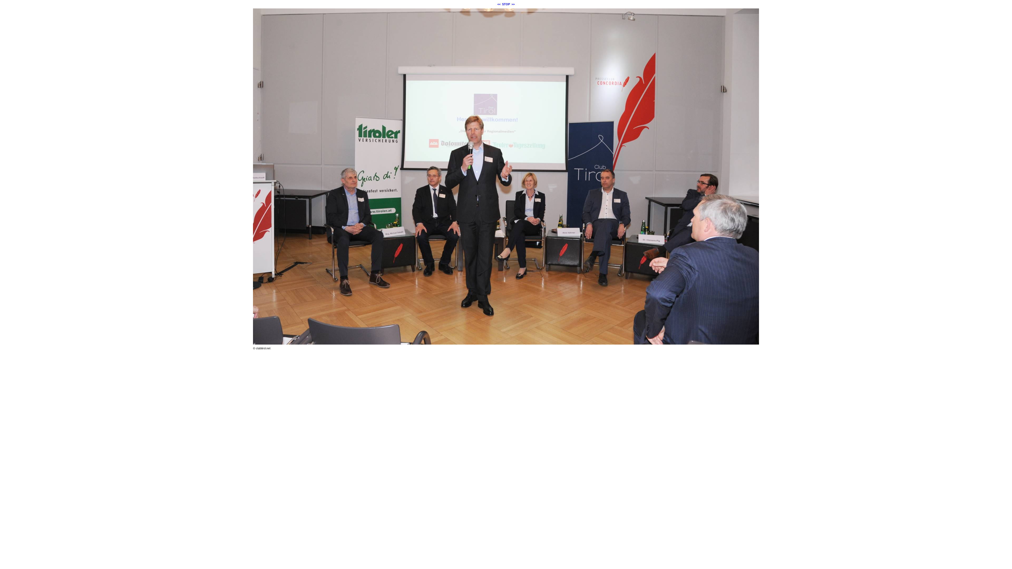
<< (498, 4)
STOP (506, 4)
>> (513, 4)
